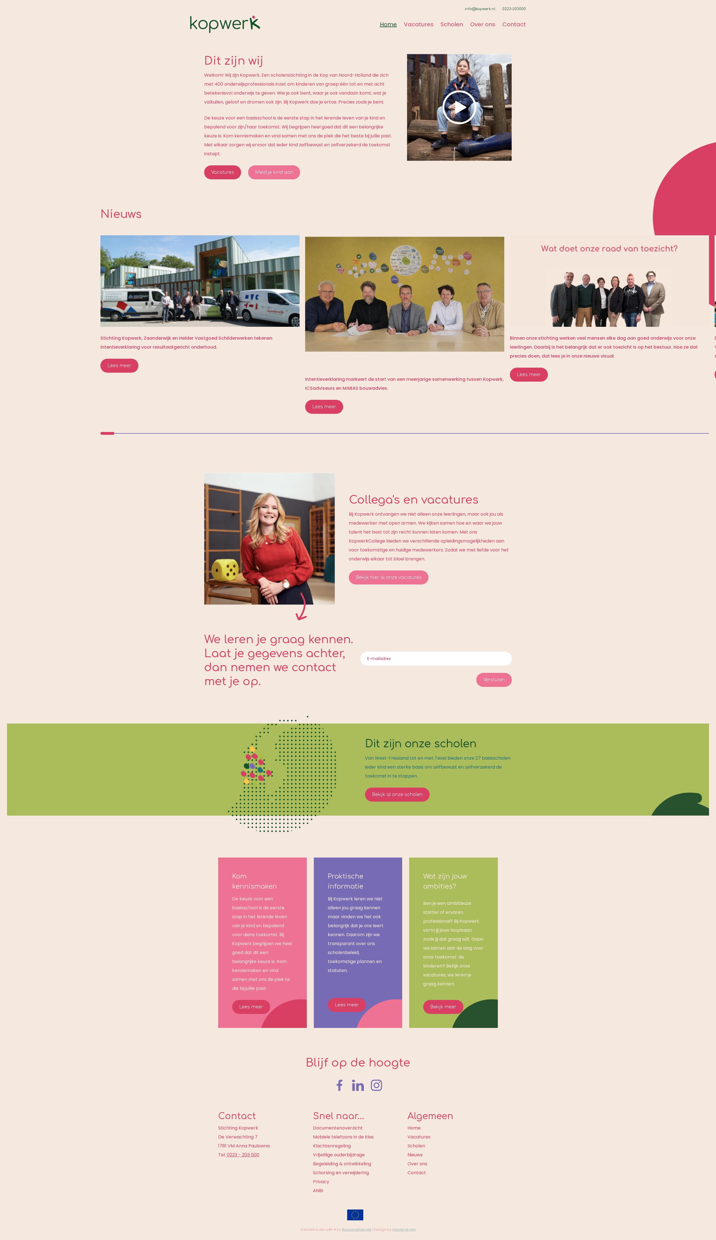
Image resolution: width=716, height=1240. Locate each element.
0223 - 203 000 (243, 1155)
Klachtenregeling (332, 1146)
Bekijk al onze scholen (397, 794)
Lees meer (119, 365)
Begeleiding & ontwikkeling (342, 1164)
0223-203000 (514, 9)
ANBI (318, 1190)
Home (388, 24)
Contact (514, 24)
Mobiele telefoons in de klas (343, 1137)
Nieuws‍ (121, 214)
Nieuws (415, 1155)
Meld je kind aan (274, 172)
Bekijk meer (443, 1006)
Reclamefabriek (356, 1229)
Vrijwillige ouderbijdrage (339, 1155)
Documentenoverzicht (338, 1128)
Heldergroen (404, 1229)
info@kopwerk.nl (480, 9)
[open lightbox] (459, 107)
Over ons (482, 24)
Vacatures (419, 24)
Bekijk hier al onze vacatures (388, 577)
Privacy (321, 1181)
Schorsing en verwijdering (341, 1172)
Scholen (452, 24)
